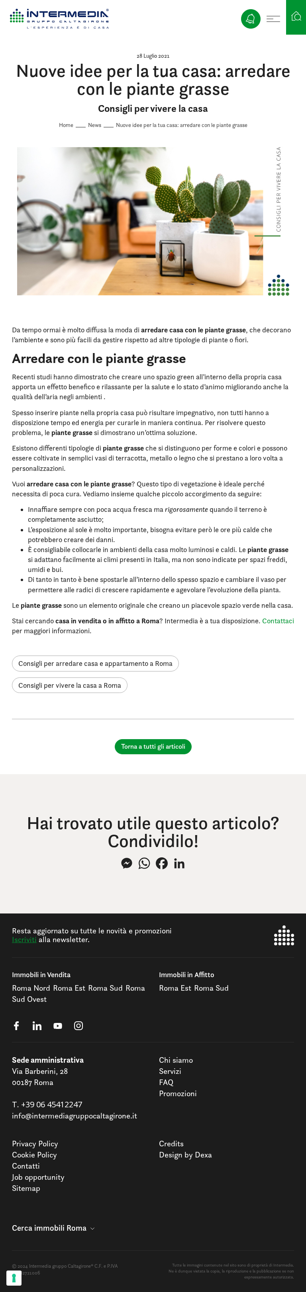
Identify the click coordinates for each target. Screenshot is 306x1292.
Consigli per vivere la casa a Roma (69, 685)
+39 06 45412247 (51, 1104)
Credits (171, 1143)
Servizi (170, 1071)
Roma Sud (105, 988)
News (94, 124)
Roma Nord (31, 988)
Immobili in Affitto (186, 974)
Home (66, 124)
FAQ (166, 1082)
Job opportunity (38, 1177)
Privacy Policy (35, 1143)
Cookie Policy (34, 1154)
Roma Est (69, 988)
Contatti (26, 1166)
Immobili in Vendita (41, 974)
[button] (53, 1227)
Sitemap (26, 1188)
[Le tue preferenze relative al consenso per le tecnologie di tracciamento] (14, 1278)
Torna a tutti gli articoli (153, 746)
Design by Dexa (185, 1154)
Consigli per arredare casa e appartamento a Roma (95, 663)
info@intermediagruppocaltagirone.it (74, 1115)
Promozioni (178, 1093)
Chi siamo (176, 1060)
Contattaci (278, 621)
